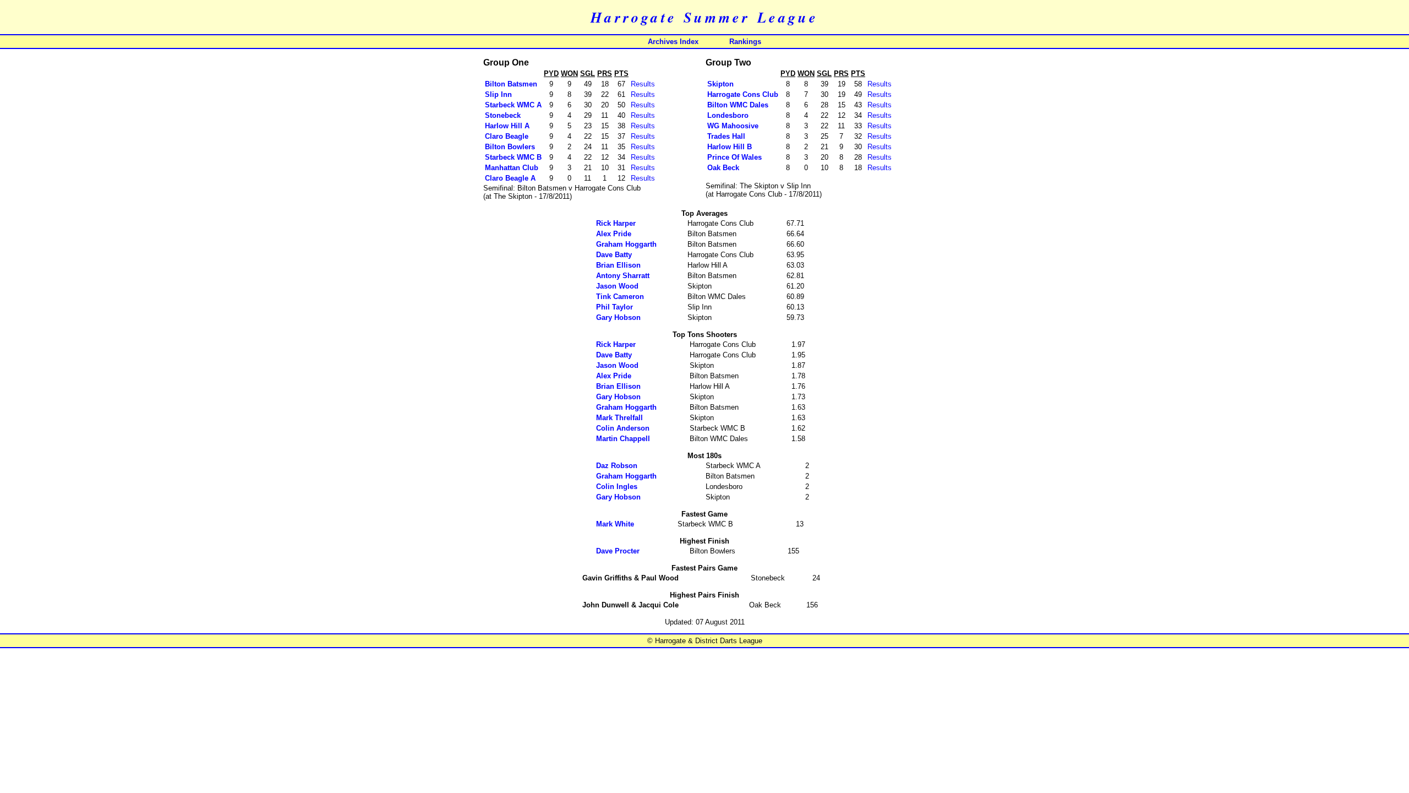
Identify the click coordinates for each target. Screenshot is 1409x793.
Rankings (745, 41)
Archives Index (673, 41)
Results (643, 84)
